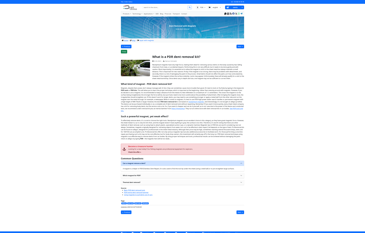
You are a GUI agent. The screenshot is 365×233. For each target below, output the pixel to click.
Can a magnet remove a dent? (134, 163)
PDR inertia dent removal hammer (136, 192)
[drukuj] (228, 14)
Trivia (124, 52)
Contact (184, 14)
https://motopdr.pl (178, 109)
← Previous (126, 46)
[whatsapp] (239, 14)
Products (126, 14)
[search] (190, 7)
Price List (168, 14)
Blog (161, 14)
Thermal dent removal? (131, 182)
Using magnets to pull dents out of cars (138, 195)
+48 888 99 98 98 (238, 2)
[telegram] (241, 14)
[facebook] (233, 14)
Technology (137, 14)
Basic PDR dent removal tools (134, 190)
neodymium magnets (196, 102)
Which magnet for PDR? (132, 175)
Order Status (128, 2)
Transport (176, 14)
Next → (240, 46)
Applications (148, 14)
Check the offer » (134, 152)
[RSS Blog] (231, 14)
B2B (157, 14)
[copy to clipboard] (225, 14)
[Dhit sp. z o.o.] (129, 7)
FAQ (122, 2)
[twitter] (236, 14)
